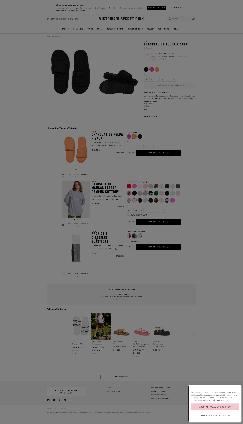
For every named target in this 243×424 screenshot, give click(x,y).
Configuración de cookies (215, 416)
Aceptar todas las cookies (215, 407)
